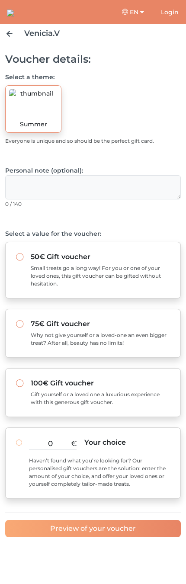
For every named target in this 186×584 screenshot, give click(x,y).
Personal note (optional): (44, 170)
